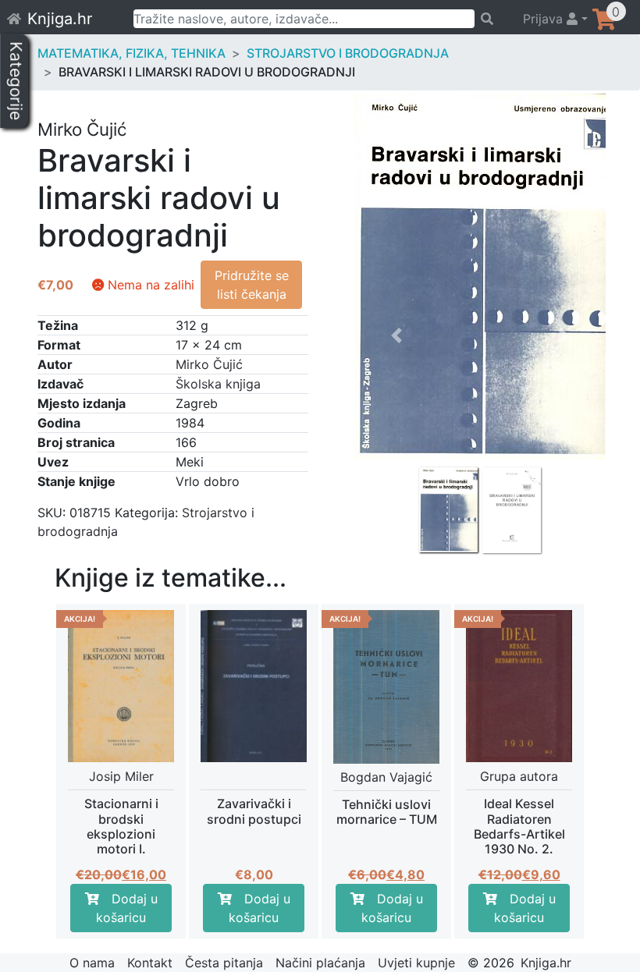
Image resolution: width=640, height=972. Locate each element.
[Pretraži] (492, 19)
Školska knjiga (218, 384)
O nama (92, 962)
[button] (396, 427)
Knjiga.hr (59, 18)
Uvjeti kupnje (416, 962)
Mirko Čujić (209, 364)
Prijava (545, 19)
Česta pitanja (224, 962)
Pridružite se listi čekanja (252, 285)
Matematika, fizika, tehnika (131, 53)
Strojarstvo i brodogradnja (348, 53)
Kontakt (149, 962)
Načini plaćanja (320, 962)
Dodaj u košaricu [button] (127, 908)
